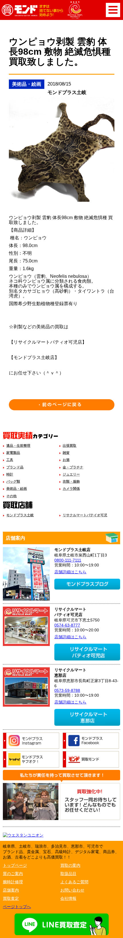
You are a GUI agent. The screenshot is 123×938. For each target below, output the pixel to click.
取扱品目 (68, 873)
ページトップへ (17, 906)
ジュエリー (71, 474)
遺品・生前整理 (18, 446)
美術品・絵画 (16, 489)
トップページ (15, 865)
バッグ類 (13, 482)
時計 (9, 474)
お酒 (66, 460)
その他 (11, 496)
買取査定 (11, 898)
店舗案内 (11, 890)
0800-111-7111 (67, 560)
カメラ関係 (71, 489)
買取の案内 (70, 865)
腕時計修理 (13, 882)
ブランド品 (14, 467)
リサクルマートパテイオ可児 (85, 515)
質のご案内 (13, 873)
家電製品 (13, 453)
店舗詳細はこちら (70, 572)
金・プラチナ (73, 467)
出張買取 (69, 446)
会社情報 (68, 898)
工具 (9, 460)
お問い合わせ (72, 890)
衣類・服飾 (71, 482)
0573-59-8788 (67, 690)
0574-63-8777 (67, 625)
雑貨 (66, 453)
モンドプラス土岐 (20, 515)
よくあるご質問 (74, 882)
